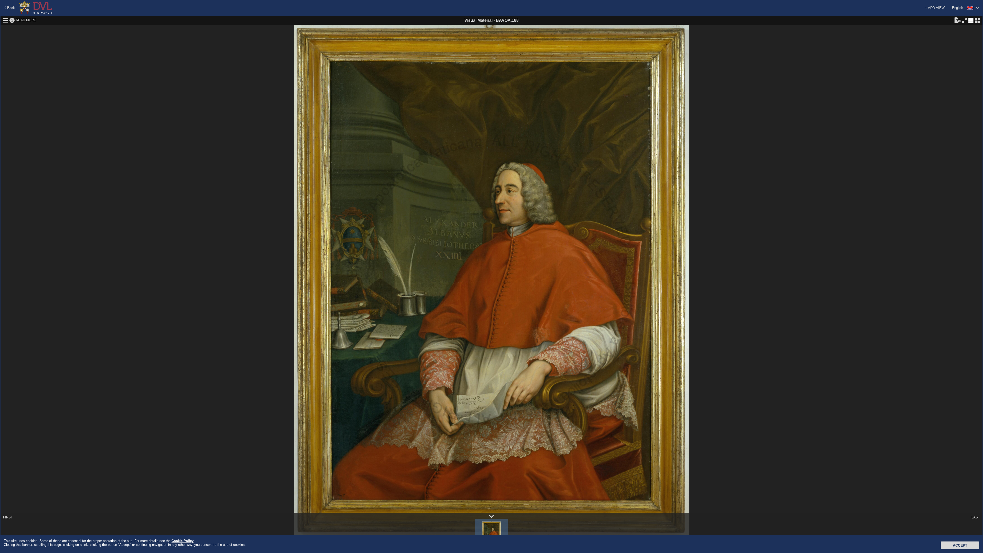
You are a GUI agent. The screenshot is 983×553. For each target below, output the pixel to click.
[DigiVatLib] (35, 13)
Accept (960, 545)
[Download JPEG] (957, 20)
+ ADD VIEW (935, 8)
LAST (975, 517)
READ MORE (26, 20)
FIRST (8, 517)
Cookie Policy (183, 541)
